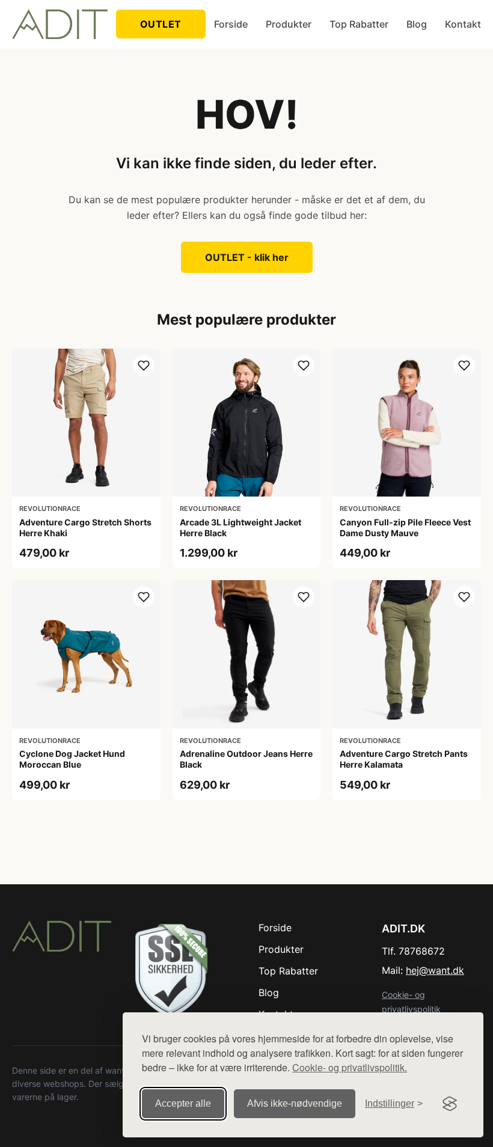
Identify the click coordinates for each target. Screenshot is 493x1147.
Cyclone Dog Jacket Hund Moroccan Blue (72, 758)
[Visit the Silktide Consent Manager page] (449, 1103)
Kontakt (463, 24)
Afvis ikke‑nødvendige (294, 1103)
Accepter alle (183, 1103)
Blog (416, 24)
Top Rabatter (358, 24)
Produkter (288, 24)
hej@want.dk (435, 970)
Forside (231, 24)
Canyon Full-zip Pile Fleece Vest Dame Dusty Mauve (405, 527)
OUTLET (161, 24)
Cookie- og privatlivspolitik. (349, 1067)
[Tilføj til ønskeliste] (144, 365)
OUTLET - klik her (247, 257)
